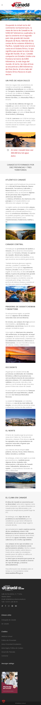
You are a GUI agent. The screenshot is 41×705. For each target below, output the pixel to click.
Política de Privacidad (8, 640)
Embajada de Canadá (8, 620)
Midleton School (6, 636)
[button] (3, 701)
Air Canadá (5, 624)
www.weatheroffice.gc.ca (14, 573)
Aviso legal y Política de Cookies (12, 648)
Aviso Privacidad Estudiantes (11, 644)
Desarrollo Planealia (8, 652)
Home (8, 16)
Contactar (4, 656)
